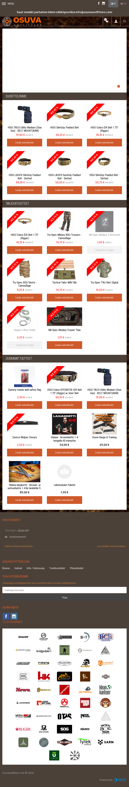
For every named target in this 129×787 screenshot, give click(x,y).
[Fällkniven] (64, 665)
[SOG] (64, 732)
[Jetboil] (85, 692)
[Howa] (23, 691)
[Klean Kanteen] (105, 693)
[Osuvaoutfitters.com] (22, 21)
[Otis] (64, 719)
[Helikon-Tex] (64, 680)
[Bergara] (23, 653)
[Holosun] (106, 680)
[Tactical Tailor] (106, 733)
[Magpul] (64, 707)
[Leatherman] (23, 703)
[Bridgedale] (44, 652)
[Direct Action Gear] (106, 654)
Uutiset (18, 568)
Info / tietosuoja (36, 568)
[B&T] (85, 641)
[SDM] (44, 733)
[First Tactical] (44, 665)
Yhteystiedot (76, 568)
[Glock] (23, 680)
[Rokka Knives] (106, 720)
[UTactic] (54, 759)
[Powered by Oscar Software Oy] (120, 779)
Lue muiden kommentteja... (112, 546)
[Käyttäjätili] (116, 21)
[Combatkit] (64, 654)
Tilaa (64, 597)
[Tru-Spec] (64, 745)
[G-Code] (85, 667)
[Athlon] (44, 641)
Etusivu (6, 568)
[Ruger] (23, 729)
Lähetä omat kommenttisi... (19, 546)
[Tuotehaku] (124, 21)
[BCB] (105, 640)
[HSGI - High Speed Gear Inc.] (44, 691)
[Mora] (23, 717)
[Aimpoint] (23, 641)
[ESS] (23, 666)
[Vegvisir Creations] (75, 759)
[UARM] (105, 744)
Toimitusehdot (57, 568)
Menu (11, 3)
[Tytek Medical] (85, 746)
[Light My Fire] (44, 704)
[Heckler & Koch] (44, 680)
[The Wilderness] (44, 746)
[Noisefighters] (44, 716)
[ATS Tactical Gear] (64, 639)
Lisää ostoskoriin (24, 142)
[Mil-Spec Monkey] (106, 707)
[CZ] (85, 653)
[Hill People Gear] (85, 680)
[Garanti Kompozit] (105, 666)
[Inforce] (64, 693)
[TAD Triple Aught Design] (23, 746)
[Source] (85, 733)
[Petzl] (85, 720)
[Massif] (85, 707)
